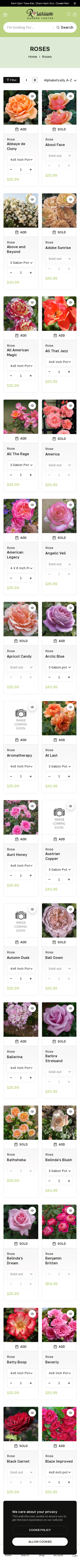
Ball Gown (54, 957)
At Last (51, 755)
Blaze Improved (59, 1461)
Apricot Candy (19, 656)
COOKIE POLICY (40, 1530)
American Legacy (15, 554)
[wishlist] (69, 14)
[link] (26, 80)
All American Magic (18, 352)
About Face (55, 144)
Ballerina (14, 1057)
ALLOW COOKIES (40, 1541)
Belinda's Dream (15, 1260)
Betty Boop (17, 1362)
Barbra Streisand (53, 1058)
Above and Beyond (16, 249)
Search (67, 27)
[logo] (39, 14)
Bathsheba (16, 1160)
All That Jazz (56, 351)
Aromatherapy (19, 755)
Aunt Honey (17, 854)
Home (32, 56)
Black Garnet (18, 1461)
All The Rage (18, 454)
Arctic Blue (54, 656)
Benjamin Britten (53, 1260)
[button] (5, 15)
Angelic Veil (55, 553)
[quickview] (32, 96)
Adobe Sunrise (58, 247)
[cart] (75, 14)
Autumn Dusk (18, 957)
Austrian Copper (52, 856)
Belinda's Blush (58, 1160)
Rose (11, 139)
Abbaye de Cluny (16, 146)
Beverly (52, 1362)
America (52, 454)
